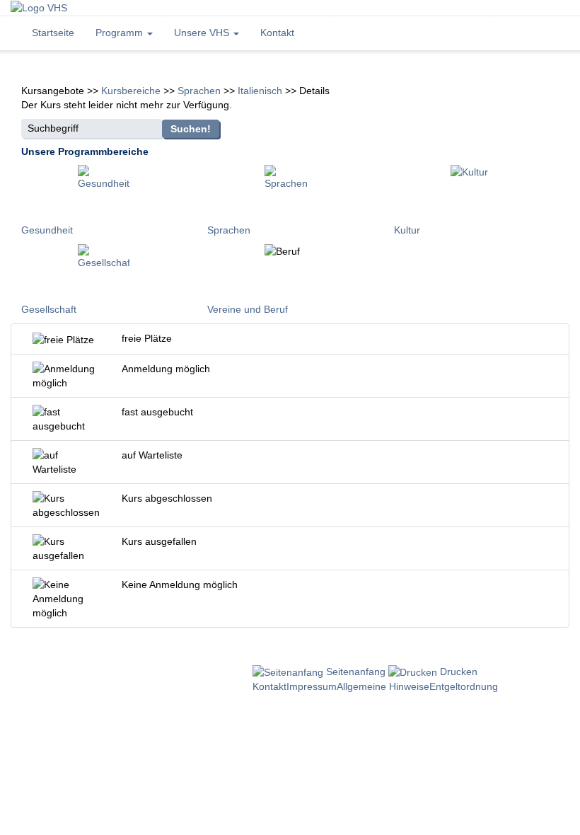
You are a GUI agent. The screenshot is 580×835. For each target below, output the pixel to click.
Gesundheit (47, 230)
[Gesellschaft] (103, 269)
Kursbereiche (131, 90)
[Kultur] (476, 190)
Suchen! (190, 128)
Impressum (311, 686)
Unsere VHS (203, 32)
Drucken (457, 671)
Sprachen (199, 90)
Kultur (407, 230)
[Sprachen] (290, 190)
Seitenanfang (354, 671)
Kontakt (277, 32)
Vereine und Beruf (247, 309)
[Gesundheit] (103, 190)
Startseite (53, 32)
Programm (120, 32)
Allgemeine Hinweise (383, 686)
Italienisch (260, 90)
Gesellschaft (48, 309)
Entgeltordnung (463, 686)
